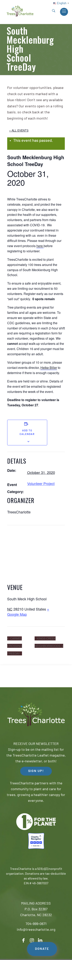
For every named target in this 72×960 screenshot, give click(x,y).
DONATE (42, 949)
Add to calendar (27, 433)
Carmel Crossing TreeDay (14, 645)
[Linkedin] (40, 940)
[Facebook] (23, 940)
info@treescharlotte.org (36, 930)
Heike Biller (48, 367)
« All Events (18, 130)
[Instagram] (31, 940)
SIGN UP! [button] (36, 771)
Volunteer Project (41, 483)
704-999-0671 (36, 924)
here (40, 246)
